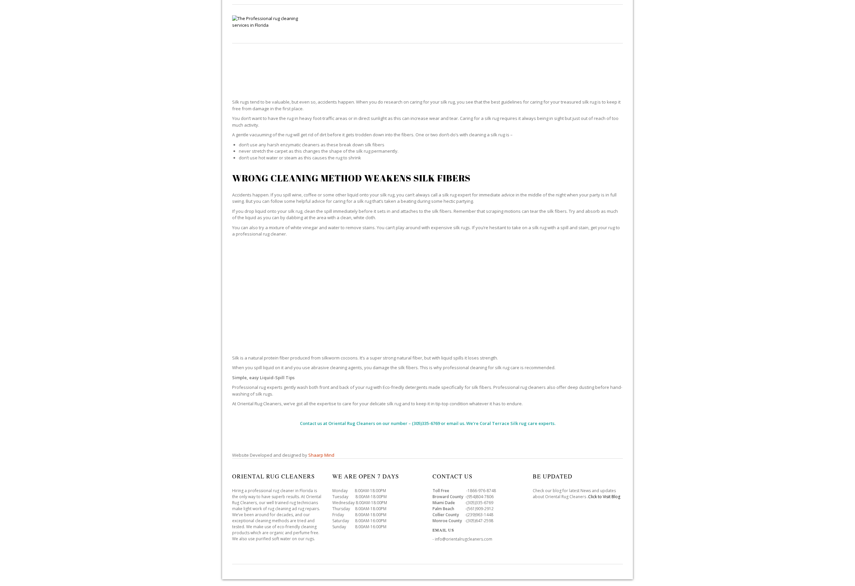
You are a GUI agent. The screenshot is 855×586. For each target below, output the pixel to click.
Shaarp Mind (321, 455)
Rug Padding (571, 23)
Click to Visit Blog (604, 496)
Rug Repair (476, 23)
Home (364, 23)
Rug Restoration (523, 23)
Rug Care (440, 23)
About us (610, 23)
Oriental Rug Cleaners (351, 423)
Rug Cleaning (400, 23)
